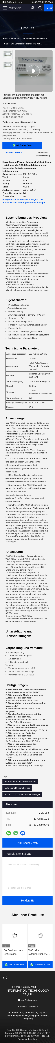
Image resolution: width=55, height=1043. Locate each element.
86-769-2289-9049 (43, 2)
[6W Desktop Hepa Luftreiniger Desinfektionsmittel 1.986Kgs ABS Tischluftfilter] (14, 935)
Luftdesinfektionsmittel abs (17, 788)
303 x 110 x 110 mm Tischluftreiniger (22, 794)
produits (15, 38)
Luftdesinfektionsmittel (34, 38)
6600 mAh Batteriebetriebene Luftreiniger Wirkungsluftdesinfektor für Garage (40, 952)
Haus (4, 38)
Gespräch (50, 8)
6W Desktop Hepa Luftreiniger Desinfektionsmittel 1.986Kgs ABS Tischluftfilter (14, 952)
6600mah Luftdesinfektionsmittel (20, 781)
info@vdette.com (13, 2)
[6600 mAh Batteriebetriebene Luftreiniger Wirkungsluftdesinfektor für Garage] (40, 935)
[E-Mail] (23, 833)
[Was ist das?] (16, 833)
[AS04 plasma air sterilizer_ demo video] (34, 71)
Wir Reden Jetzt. (27, 842)
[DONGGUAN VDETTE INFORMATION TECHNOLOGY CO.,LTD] (15, 7)
